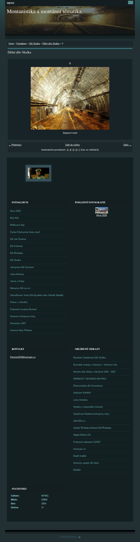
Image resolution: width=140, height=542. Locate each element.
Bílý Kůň (14, 218)
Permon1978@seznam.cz (23, 357)
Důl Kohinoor (16, 246)
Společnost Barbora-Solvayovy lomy (91, 414)
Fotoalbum (21, 43)
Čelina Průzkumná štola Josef (25, 232)
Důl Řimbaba (16, 253)
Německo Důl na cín (20, 288)
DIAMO (77, 470)
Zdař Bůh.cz (79, 421)
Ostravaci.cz (79, 449)
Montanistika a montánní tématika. (45, 11)
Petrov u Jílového (18, 302)
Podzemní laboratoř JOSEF (87, 442)
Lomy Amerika (80, 400)
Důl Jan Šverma (18, 239)
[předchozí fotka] (13, 98)
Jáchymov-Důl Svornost (22, 267)
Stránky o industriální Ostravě (88, 407)
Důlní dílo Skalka (51, 43)
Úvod (11, 43)
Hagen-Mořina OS (82, 435)
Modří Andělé (79, 456)
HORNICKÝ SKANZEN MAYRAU (89, 378)
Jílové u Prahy (17, 281)
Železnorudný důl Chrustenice (88, 385)
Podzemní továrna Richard (23, 309)
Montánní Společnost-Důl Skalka (89, 357)
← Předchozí (15, 145)
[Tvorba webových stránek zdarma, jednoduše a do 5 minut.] (80, 537)
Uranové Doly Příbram (21, 330)
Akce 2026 (15, 211)
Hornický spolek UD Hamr (86, 463)
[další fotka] (127, 98)
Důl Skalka (34, 43)
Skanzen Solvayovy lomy (22, 316)
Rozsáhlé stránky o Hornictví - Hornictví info (95, 364)
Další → (127, 145)
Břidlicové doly (17, 225)
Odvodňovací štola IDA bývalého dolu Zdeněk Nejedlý (36, 295)
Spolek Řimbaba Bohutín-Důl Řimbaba (92, 428)
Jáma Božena (17, 274)
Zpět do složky (72, 145)
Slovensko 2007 (18, 323)
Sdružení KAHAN (81, 392)
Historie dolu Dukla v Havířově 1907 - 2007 (94, 371)
